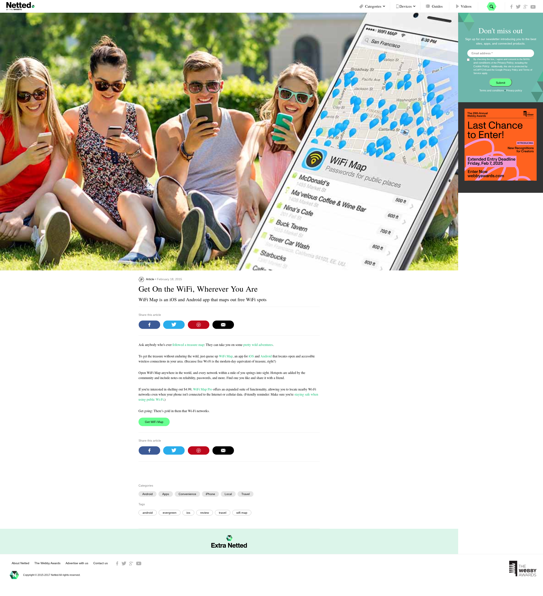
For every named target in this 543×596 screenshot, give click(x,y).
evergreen (169, 512)
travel (222, 512)
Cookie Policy (481, 66)
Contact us (100, 563)
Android (266, 356)
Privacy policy (514, 90)
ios (188, 512)
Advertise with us (77, 563)
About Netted (20, 563)
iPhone (210, 494)
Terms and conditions (491, 90)
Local (228, 494)
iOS (251, 356)
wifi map (241, 512)
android (148, 512)
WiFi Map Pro (202, 389)
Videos (466, 6)
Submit (500, 82)
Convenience (187, 494)
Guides (437, 6)
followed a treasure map (188, 344)
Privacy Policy (505, 62)
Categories (373, 6)
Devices (405, 6)
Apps (165, 494)
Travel (245, 494)
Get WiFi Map (154, 422)
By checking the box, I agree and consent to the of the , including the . (502, 66)
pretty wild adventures (258, 344)
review (204, 512)
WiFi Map (226, 356)
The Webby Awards (47, 563)
